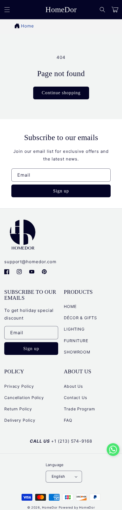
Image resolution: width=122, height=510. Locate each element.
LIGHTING (74, 329)
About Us (73, 386)
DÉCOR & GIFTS (80, 317)
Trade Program (79, 408)
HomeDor (50, 507)
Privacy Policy (19, 386)
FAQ (68, 420)
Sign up (61, 190)
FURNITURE (76, 340)
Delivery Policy (19, 420)
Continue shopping (61, 92)
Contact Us (75, 397)
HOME (70, 306)
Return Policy (18, 408)
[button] (102, 9)
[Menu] (7, 9)
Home (27, 26)
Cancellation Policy (24, 397)
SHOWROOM (77, 352)
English (58, 476)
